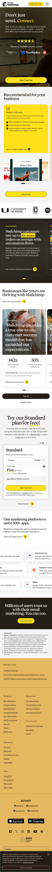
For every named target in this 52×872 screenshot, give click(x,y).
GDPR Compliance (10, 720)
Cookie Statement (28, 862)
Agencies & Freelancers (34, 726)
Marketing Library (32, 701)
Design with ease (26, 142)
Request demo (26, 402)
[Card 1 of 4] (23, 183)
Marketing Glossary (33, 709)
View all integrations (13, 536)
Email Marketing (9, 709)
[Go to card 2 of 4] (26, 183)
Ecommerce (24, 348)
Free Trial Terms (15, 493)
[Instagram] (22, 832)
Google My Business (11, 671)
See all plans (23, 504)
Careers (6, 759)
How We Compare (10, 716)
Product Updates (10, 705)
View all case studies (11, 301)
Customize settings (26, 867)
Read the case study (14, 382)
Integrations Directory (34, 713)
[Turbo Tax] (18, 806)
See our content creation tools (16, 149)
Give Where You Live (11, 755)
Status (6, 728)
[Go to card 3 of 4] (28, 183)
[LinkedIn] (29, 832)
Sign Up (26, 396)
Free (18, 437)
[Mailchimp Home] (10, 4)
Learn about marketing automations (19, 269)
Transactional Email (11, 713)
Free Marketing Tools (33, 705)
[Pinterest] (42, 832)
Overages (24, 493)
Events (28, 734)
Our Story (7, 747)
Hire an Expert (9, 780)
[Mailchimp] (33, 811)
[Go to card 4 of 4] (30, 183)
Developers (30, 730)
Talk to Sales (8, 788)
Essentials (35, 434)
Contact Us (8, 776)
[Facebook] (10, 832)
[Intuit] (26, 801)
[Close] (48, 854)
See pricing (26, 194)
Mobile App (8, 732)
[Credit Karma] (32, 806)
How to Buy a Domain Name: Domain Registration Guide (24, 675)
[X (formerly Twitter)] (16, 832)
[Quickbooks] (19, 811)
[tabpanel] (24, 248)
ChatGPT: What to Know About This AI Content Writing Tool (25, 679)
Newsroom (7, 751)
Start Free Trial (35, 4)
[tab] (24, 278)
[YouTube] (35, 832)
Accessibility (8, 763)
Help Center (8, 784)
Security (7, 724)
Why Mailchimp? (9, 701)
